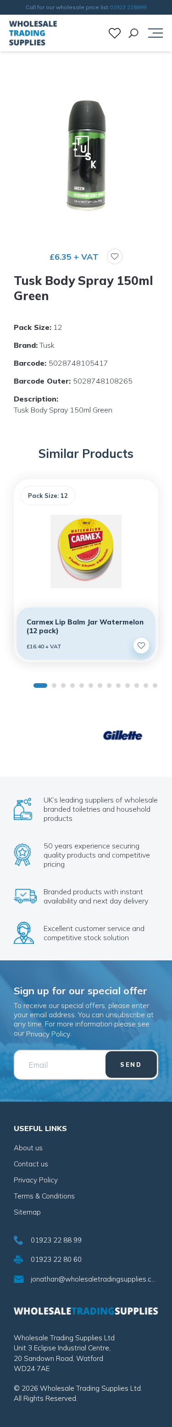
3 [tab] (63, 685)
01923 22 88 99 (56, 1240)
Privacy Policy (48, 1033)
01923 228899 (128, 7)
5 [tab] (81, 685)
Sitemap (27, 1212)
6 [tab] (91, 685)
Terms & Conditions (44, 1196)
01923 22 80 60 (56, 1259)
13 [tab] (155, 685)
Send (131, 1064)
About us (28, 1147)
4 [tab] (72, 685)
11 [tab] (136, 685)
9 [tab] (118, 685)
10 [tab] (127, 685)
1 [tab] (40, 685)
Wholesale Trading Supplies (33, 33)
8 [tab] (109, 685)
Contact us (31, 1163)
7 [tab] (100, 685)
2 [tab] (54, 685)
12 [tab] (146, 685)
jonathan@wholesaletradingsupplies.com (94, 1279)
